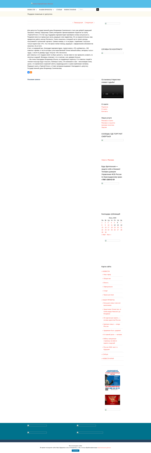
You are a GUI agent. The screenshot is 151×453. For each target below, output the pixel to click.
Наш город (107, 274)
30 (105, 232)
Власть (106, 283)
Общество (107, 278)
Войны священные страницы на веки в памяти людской (110, 341)
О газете (104, 109)
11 (111, 225)
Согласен (75, 450)
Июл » (109, 234)
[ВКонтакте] (28, 72)
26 (115, 230)
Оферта (104, 160)
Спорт (106, 291)
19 (115, 227)
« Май (103, 234)
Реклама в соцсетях (108, 123)
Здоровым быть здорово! (112, 330)
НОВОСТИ (106, 271)
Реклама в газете (107, 120)
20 (118, 227)
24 (108, 230)
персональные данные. (104, 447)
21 (121, 227)
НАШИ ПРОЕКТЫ (109, 300)
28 (121, 230)
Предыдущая (78, 22)
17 (108, 227)
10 (108, 225)
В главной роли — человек (113, 334)
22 (102, 230)
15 (102, 227)
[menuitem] (33, 9)
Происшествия (109, 295)
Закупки (104, 127)
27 (118, 230)
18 (112, 227)
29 (102, 232)
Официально (108, 287)
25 (112, 230)
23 (105, 230)
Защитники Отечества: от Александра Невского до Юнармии (112, 311)
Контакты (104, 111)
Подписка (104, 107)
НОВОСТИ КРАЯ (108, 358)
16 (105, 227)
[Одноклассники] (31, 72)
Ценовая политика (107, 125)
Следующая (89, 22)
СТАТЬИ (105, 354)
